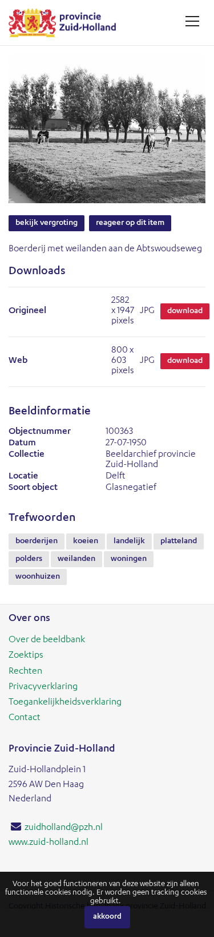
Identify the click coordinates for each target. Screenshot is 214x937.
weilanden (76, 559)
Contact (25, 718)
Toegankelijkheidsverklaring (65, 703)
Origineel (27, 311)
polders (28, 559)
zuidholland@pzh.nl (64, 828)
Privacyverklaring (43, 687)
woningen (129, 559)
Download (185, 311)
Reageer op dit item (130, 223)
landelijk (129, 541)
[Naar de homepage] (66, 22)
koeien (85, 541)
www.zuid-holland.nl (48, 843)
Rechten (25, 672)
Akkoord (107, 917)
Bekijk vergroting (46, 223)
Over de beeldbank (47, 640)
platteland (178, 541)
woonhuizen (37, 577)
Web (18, 361)
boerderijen (36, 541)
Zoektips (26, 656)
